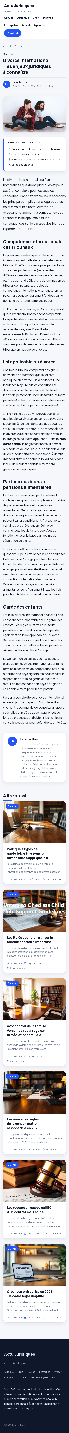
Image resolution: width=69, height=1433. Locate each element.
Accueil (8, 17)
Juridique (23, 17)
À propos (39, 25)
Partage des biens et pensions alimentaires (36, 159)
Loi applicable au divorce (25, 154)
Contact (12, 33)
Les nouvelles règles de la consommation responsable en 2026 (23, 1123)
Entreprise (11, 25)
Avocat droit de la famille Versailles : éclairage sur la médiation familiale (26, 1030)
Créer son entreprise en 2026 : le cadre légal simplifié (30, 1293)
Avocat (25, 25)
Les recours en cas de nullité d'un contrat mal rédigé (29, 1209)
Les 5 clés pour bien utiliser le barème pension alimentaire (30, 939)
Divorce (48, 17)
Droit (36, 17)
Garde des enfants (22, 164)
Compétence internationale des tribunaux (35, 149)
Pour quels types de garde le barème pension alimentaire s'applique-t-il (27, 853)
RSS (54, 1377)
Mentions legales (39, 1377)
